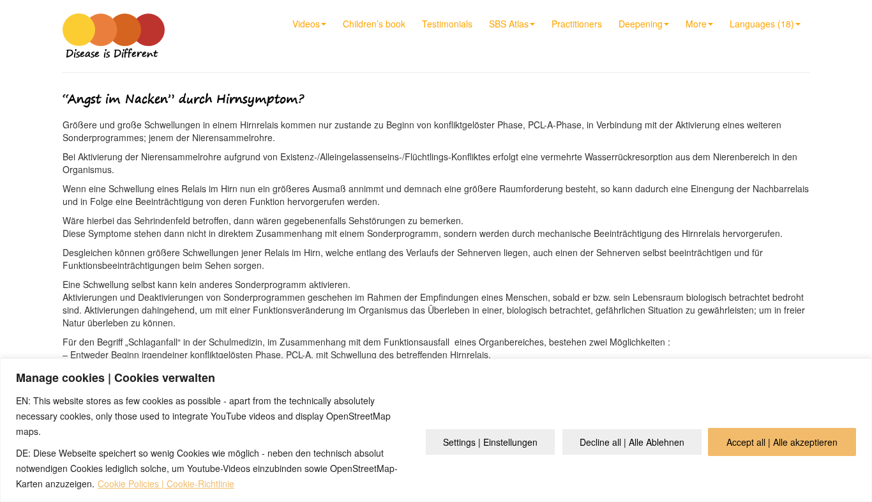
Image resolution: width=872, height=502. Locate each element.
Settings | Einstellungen (490, 442)
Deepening (641, 23)
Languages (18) (762, 23)
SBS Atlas (509, 23)
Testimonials (447, 23)
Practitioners (577, 23)
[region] (436, 430)
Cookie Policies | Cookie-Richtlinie (166, 483)
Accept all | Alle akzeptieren (782, 442)
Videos (306, 23)
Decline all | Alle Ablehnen (632, 442)
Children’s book (374, 23)
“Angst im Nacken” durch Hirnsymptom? (183, 99)
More (696, 23)
